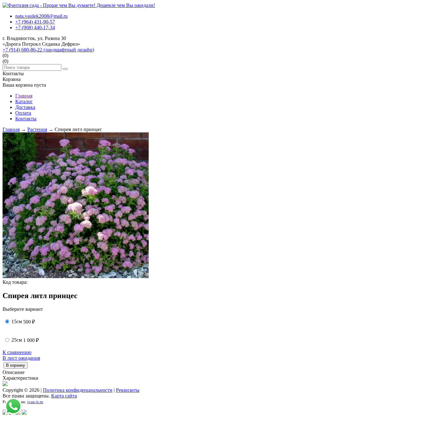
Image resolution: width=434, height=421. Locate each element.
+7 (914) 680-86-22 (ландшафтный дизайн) (48, 49)
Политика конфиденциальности (77, 390)
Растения (37, 129)
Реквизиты (127, 390)
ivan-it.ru (35, 401)
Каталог (24, 101)
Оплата (23, 113)
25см (16, 340)
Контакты (26, 118)
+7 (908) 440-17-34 (35, 27)
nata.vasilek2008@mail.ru (41, 16)
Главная (23, 95)
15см (16, 321)
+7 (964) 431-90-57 (35, 21)
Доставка (25, 107)
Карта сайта (64, 395)
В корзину (15, 365)
